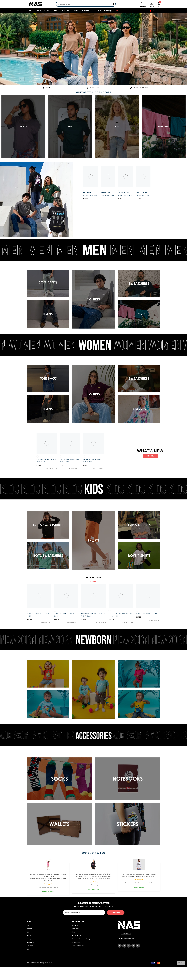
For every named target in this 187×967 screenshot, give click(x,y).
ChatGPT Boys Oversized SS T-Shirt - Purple (108, 194)
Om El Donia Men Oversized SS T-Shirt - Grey (125, 194)
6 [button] (98, 80)
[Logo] (40, 4)
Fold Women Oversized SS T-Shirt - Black (90, 194)
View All (93, 581)
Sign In (152, 6)
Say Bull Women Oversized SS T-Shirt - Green (143, 194)
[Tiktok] (138, 946)
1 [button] (88, 80)
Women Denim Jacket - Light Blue (147, 614)
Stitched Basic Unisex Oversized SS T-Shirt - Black (93, 615)
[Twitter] (124, 946)
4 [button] (94, 80)
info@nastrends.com (128, 938)
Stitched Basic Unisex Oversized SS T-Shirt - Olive (120, 615)
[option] (93, 49)
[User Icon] (151, 3)
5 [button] (96, 80)
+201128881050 (126, 934)
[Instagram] (129, 946)
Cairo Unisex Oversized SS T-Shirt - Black (38, 615)
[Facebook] (120, 946)
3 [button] (92, 80)
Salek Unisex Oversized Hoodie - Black (65, 615)
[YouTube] (133, 946)
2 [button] (90, 80)
